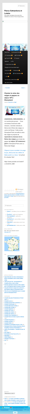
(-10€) (11, 410)
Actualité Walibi (8, 323)
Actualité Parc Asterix (9, 312)
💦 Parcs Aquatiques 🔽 (18, 73)
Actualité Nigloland (8, 309)
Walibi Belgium (7, 337)
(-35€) (25, 410)
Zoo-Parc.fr (9, 214)
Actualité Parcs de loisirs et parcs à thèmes (14, 316)
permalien (6, 197)
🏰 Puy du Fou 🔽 (8, 58)
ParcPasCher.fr (10, 219)
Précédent (7, 87)
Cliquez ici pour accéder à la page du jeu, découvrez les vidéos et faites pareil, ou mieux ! (15, 152)
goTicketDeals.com (11, 225)
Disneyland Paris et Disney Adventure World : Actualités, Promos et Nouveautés (14, 195)
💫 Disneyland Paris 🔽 (16, 52)
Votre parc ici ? (7, 232)
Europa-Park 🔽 (8, 70)
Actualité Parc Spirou (9, 313)
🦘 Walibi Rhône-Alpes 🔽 (10, 64)
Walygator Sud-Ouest (9, 338)
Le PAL (12, 61)
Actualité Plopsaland (9, 319)
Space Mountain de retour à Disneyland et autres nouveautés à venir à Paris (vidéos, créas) (13, 278)
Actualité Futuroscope (9, 304)
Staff (15, 102)
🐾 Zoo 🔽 (7, 76)
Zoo (5, 340)
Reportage (6, 335)
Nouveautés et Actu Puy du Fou (11, 334)
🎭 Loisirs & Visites (8, 82)
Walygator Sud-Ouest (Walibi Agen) (12, 67)
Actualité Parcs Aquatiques (10, 315)
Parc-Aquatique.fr (11, 216)
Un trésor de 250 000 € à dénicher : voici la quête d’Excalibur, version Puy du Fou (14, 403)
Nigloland (7, 61)
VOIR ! (15, 412)
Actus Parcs (7, 52)
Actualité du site (8, 301)
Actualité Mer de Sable (9, 307)
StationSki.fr (10, 222)
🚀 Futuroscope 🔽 (9, 55)
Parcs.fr (9, 211)
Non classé (6, 332)
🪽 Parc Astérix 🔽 (18, 55)
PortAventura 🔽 (16, 70)
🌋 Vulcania (16, 58)
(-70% (26, 407)
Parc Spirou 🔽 (8, 73)
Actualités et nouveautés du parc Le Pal (13, 324)
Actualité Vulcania (8, 321)
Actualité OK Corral (8, 310)
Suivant (23, 87)
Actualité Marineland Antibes (10, 305)
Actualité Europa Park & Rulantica (12, 302)
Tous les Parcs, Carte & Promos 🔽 (12, 79)
